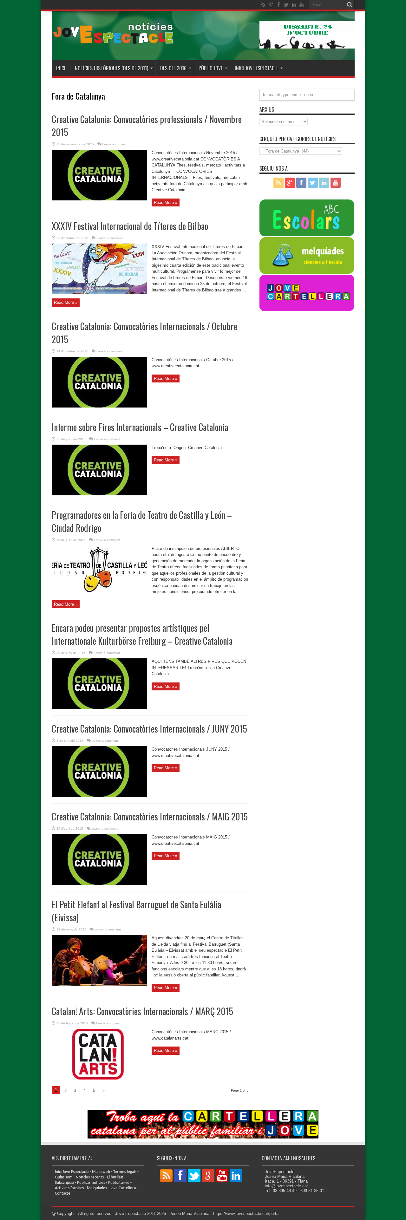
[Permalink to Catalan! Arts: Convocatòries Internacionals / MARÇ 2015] (99, 1078)
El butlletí (115, 1177)
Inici (60, 68)
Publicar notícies (91, 1183)
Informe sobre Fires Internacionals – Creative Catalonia (140, 427)
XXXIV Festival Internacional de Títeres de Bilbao (130, 225)
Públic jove (211, 68)
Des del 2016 (173, 68)
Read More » (165, 202)
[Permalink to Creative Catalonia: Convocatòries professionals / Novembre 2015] (99, 199)
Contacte (62, 1193)
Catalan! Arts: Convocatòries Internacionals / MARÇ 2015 (142, 1011)
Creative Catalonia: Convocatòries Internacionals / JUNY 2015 (149, 728)
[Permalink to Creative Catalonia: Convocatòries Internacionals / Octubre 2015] (99, 406)
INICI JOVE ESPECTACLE (256, 68)
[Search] (350, 5)
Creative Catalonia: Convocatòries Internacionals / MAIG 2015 (150, 816)
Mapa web (101, 1172)
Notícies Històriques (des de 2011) (111, 68)
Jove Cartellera (123, 1188)
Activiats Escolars (69, 1188)
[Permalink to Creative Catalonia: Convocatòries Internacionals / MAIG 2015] (99, 883)
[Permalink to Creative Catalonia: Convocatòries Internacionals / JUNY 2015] (99, 795)
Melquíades (97, 1188)
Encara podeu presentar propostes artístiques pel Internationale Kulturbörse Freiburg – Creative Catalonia (142, 634)
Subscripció (64, 1183)
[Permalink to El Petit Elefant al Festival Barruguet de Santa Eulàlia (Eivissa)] (99, 984)
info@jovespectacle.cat (286, 1186)
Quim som (64, 1177)
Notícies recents (90, 1177)
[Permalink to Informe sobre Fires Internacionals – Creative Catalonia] (99, 494)
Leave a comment (115, 144)
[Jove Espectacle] (113, 44)
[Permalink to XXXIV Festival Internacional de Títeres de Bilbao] (99, 292)
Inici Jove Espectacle (72, 1172)
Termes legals (124, 1172)
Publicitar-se (118, 1183)
